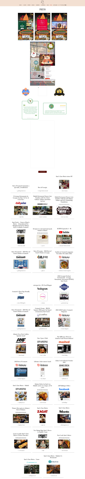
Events (29, 5)
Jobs (48, 5)
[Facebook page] (60, 5)
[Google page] (63, 5)
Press (51, 5)
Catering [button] (43, 5)
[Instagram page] (61, 5)
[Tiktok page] (64, 5)
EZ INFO (25, 5)
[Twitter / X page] (58, 5)
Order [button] (33, 5)
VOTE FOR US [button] (42, 171)
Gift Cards (55, 5)
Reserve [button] (37, 5)
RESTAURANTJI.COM (30, 118)
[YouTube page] (65, 5)
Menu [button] (20, 5)
